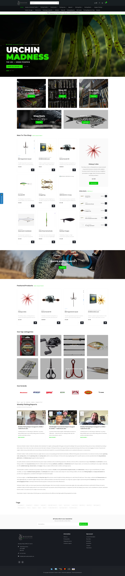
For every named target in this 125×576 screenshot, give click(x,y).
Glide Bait (36, 505)
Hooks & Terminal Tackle (31, 7)
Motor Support (97, 505)
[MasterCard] (64, 569)
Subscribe (84, 524)
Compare (88, 545)
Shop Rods (93, 96)
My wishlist (88, 543)
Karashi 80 (21, 195)
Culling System (21, 505)
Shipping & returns (68, 541)
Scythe (44, 507)
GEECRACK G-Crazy (66, 195)
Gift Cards (79, 10)
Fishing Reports (71, 10)
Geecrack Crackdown (24, 231)
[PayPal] (69, 569)
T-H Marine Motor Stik (53, 507)
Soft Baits (89, 359)
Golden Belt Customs (52, 505)
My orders (88, 539)
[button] (1, 45)
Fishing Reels (87, 7)
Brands (98, 10)
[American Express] (51, 569)
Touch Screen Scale (63, 507)
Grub (60, 505)
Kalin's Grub (67, 505)
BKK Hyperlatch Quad (24, 159)
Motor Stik (89, 505)
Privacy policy (67, 539)
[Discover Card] (60, 569)
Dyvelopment (79, 572)
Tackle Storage (28, 10)
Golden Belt (43, 505)
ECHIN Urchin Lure (44, 159)
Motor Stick (82, 505)
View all (89, 191)
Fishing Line (62, 7)
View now (39, 122)
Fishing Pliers (29, 505)
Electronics (38, 10)
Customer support (68, 543)
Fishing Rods (78, 7)
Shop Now (31, 96)
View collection (37, 135)
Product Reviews (1, 199)
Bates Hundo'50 (64, 159)
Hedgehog (42, 195)
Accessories (54, 7)
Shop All (63, 10)
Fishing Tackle (44, 7)
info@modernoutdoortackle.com (27, 556)
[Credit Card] (56, 569)
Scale (39, 507)
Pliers (28, 507)
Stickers (57, 10)
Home (21, 7)
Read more (21, 437)
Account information (90, 536)
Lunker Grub (75, 505)
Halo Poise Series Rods (45, 231)
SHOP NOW (85, 122)
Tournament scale (73, 507)
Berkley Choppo (64, 231)
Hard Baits (89, 335)
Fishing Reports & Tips (89, 10)
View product (94, 183)
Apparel (70, 7)
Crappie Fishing (98, 7)
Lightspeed (69, 572)
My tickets (88, 541)
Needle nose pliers (21, 507)
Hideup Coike (94, 164)
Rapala (34, 507)
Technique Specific (47, 10)
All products (89, 547)
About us (65, 536)
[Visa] (73, 569)
